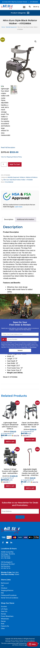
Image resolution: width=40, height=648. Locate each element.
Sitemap (7, 641)
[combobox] (4, 339)
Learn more (18, 207)
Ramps (3, 621)
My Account (5, 583)
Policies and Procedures (9, 595)
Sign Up (20, 517)
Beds (2, 623)
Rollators (22, 177)
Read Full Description (8, 147)
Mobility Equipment (11, 27)
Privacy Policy (15, 641)
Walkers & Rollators (31, 177)
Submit (20, 350)
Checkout (4, 588)
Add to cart (15, 164)
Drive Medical (9, 182)
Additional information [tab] (25, 219)
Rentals (3, 614)
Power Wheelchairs (7, 616)
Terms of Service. (33, 347)
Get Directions (5, 556)
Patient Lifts (5, 626)
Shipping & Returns (7, 590)
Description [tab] (8, 219)
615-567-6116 (5, 568)
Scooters (4, 606)
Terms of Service (19, 645)
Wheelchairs (5, 619)
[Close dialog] (38, 295)
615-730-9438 (5, 558)
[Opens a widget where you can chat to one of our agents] (32, 644)
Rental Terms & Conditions (9, 598)
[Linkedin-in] (11, 542)
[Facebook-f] (3, 542)
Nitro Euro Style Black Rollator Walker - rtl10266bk (18, 179)
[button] (24, 7)
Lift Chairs (4, 609)
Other (3, 628)
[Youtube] (7, 542)
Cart (2, 585)
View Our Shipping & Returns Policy (11, 157)
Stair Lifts (4, 611)
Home (3, 27)
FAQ (2, 593)
